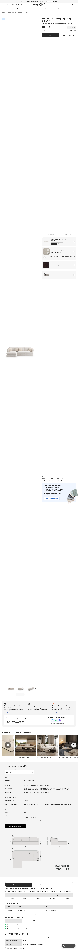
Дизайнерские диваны (17, 12)
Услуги (34, 8)
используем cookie (27, 1)
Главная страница (6, 12)
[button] (5, 689)
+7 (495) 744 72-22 (10, 4)
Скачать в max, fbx (61, 480)
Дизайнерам (53, 8)
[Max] (21, 4)
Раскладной (68, 234)
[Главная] (39, 4)
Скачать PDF (72, 27)
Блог (59, 8)
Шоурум (65, 8)
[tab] (18, 885)
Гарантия (62, 884)
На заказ (19, 8)
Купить (50, 35)
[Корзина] (72, 5)
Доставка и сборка (18, 884)
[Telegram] (16, 4)
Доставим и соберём (50, 31)
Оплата (42, 884)
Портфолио (45, 8)
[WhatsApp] (18, 4)
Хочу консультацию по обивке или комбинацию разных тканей (61, 257)
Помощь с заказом (68, 35)
